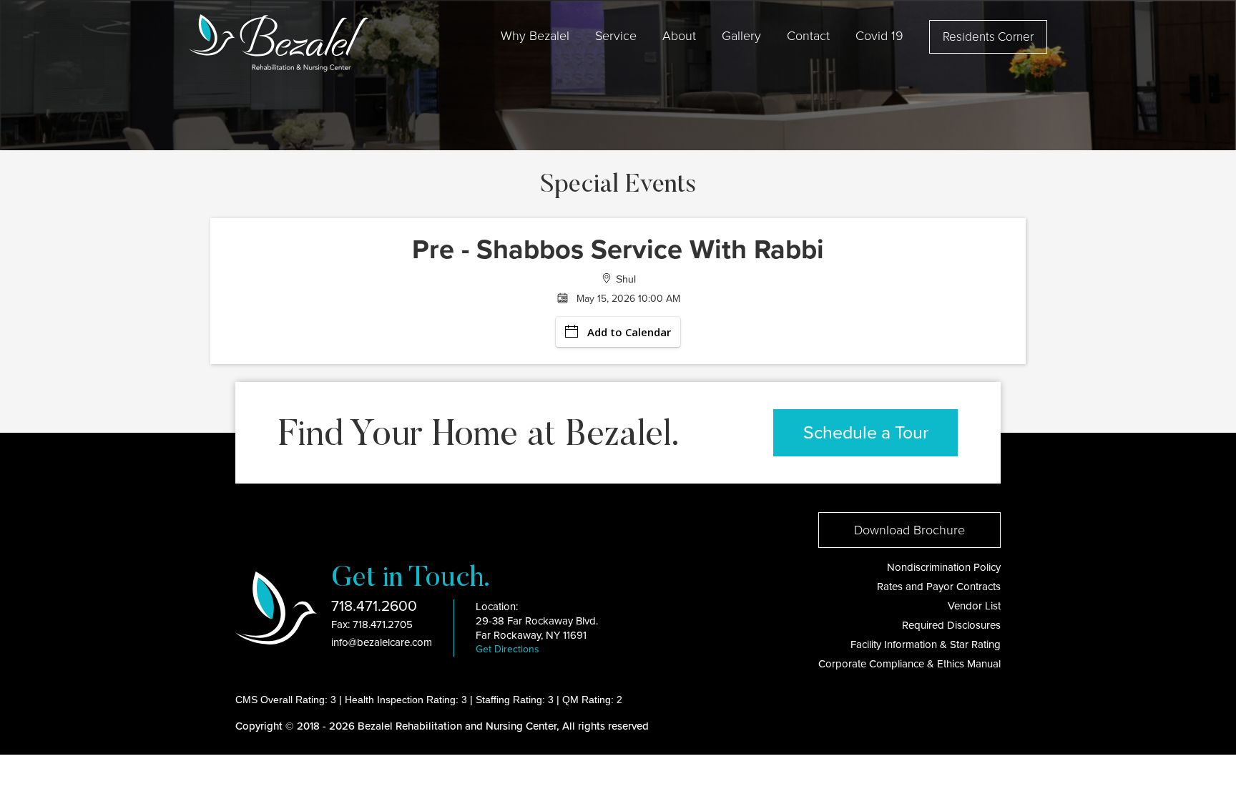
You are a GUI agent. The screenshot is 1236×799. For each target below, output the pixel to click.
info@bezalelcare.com (381, 642)
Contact (808, 36)
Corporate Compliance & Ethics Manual (909, 663)
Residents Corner (988, 36)
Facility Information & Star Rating (925, 644)
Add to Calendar (629, 332)
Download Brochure (909, 530)
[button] (535, 35)
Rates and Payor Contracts (939, 586)
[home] (278, 43)
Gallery (741, 36)
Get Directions (507, 649)
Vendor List (974, 605)
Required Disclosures (951, 625)
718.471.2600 (374, 606)
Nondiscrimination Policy (944, 567)
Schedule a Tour (865, 432)
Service (616, 36)
